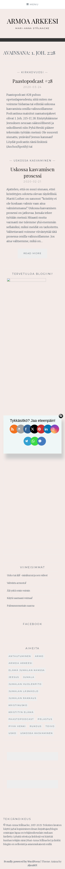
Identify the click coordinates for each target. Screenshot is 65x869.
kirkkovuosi (32, 72)
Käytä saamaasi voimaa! (19, 598)
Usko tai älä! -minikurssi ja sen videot (27, 575)
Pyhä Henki (17, 726)
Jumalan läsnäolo (24, 691)
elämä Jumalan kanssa (27, 670)
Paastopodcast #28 (32, 81)
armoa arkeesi (20, 663)
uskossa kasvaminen (32, 160)
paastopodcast (21, 719)
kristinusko (18, 705)
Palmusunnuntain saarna (20, 605)
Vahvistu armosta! (16, 583)
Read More (35, 255)
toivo (50, 726)
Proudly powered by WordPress (22, 861)
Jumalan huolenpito (25, 684)
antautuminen (20, 656)
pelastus (45, 719)
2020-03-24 (32, 87)
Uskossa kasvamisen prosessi (32, 172)
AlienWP (32, 865)
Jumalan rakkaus (22, 698)
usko (12, 733)
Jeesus (14, 677)
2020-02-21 (32, 181)
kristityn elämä (21, 712)
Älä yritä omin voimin (18, 590)
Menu (34, 4)
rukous (36, 726)
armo (39, 656)
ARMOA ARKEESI (32, 20)
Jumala (28, 677)
